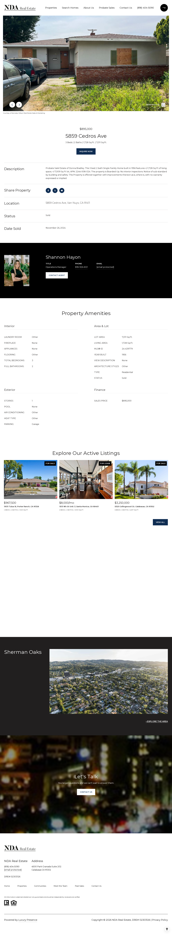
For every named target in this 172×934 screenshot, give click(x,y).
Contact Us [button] (86, 792)
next (19, 105)
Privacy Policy (160, 920)
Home (7, 886)
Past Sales (79, 886)
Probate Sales (107, 7)
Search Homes (70, 7)
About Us (88, 7)
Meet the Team (60, 886)
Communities (40, 886)
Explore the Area (157, 721)
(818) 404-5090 (145, 7)
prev (12, 105)
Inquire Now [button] (86, 151)
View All (160, 522)
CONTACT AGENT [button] (57, 275)
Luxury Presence (27, 920)
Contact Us (126, 7)
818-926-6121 (81, 267)
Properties (51, 7)
